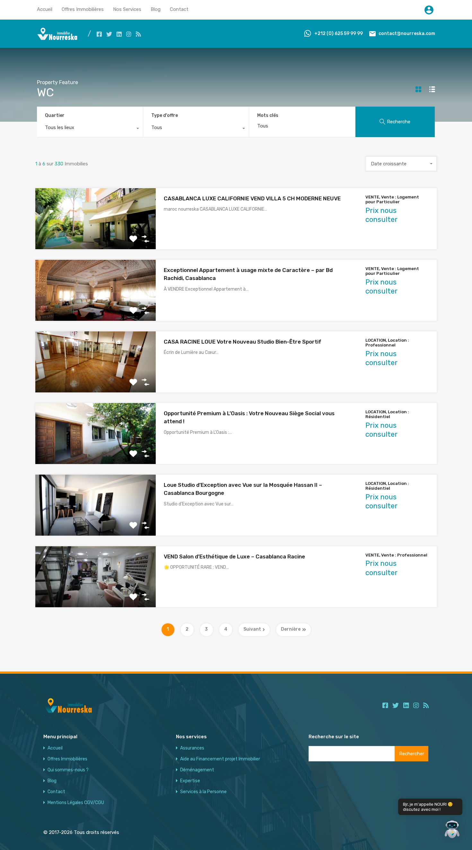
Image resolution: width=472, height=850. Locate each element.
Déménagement (197, 770)
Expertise (190, 781)
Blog (156, 9)
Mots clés (267, 115)
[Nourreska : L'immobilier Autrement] (57, 38)
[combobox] (90, 129)
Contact (179, 9)
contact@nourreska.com (407, 33)
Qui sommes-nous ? (68, 770)
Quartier (55, 115)
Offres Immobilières (83, 9)
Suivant (252, 629)
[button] (452, 830)
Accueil (44, 9)
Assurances (192, 748)
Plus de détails (95, 237)
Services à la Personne (203, 792)
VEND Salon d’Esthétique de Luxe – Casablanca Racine (234, 556)
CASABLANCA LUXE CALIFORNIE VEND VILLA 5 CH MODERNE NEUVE (252, 198)
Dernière (291, 629)
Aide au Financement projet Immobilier (220, 759)
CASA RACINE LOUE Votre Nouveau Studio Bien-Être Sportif (242, 341)
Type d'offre (164, 115)
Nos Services (127, 9)
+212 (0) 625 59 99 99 (338, 33)
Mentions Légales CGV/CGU (76, 803)
